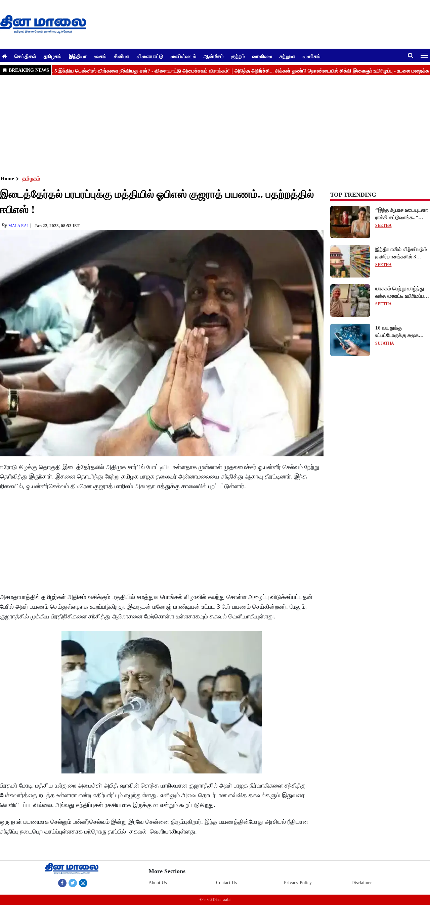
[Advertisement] (201, 124)
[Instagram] (83, 882)
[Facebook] (62, 882)
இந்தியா (78, 56)
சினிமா (121, 56)
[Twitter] (73, 882)
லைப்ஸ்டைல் (183, 56)
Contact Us (226, 882)
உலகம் (100, 56)
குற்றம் (238, 56)
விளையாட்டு (150, 56)
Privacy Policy (298, 882)
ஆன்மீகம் (214, 56)
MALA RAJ (18, 225)
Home (7, 178)
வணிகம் (311, 56)
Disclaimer (361, 882)
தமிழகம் (52, 56)
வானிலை (262, 56)
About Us (157, 882)
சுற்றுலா (287, 56)
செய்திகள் (25, 56)
